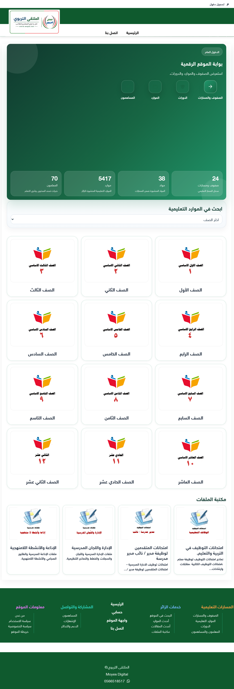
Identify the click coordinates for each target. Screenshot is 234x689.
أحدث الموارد (161, 620)
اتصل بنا (111, 32)
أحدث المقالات (160, 625)
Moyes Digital (117, 673)
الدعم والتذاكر (69, 625)
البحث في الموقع (161, 614)
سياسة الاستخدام (20, 620)
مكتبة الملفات (161, 631)
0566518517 (115, 680)
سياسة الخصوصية (19, 625)
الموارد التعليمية (205, 620)
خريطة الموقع (20, 631)
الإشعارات (70, 620)
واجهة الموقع (117, 619)
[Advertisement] (117, 135)
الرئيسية (132, 32)
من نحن (20, 614)
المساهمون (70, 614)
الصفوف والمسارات (205, 614)
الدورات (205, 625)
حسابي (117, 611)
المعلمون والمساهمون (205, 631)
